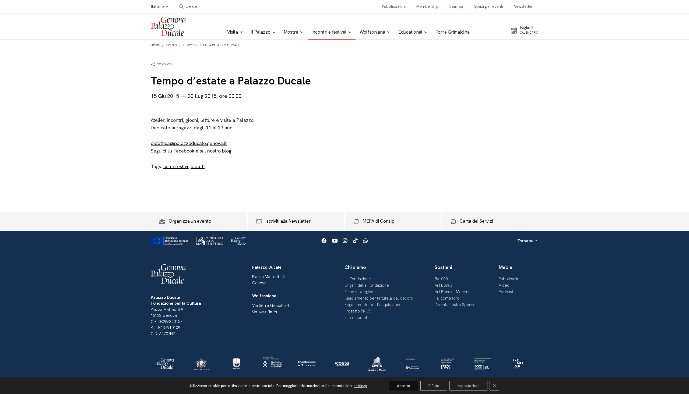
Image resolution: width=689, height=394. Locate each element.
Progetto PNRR (357, 311)
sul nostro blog (215, 151)
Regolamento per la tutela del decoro (378, 298)
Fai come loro (447, 298)
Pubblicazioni (394, 6)
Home (155, 45)
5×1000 (441, 279)
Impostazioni (468, 385)
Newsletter (523, 6)
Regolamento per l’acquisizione (373, 304)
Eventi (171, 45)
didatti (198, 166)
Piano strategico (358, 291)
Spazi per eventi (488, 6)
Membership (427, 6)
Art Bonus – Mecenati (454, 291)
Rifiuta (433, 385)
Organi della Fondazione (366, 285)
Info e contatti (356, 317)
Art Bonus (443, 285)
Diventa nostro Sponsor (456, 304)
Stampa (456, 6)
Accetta (403, 385)
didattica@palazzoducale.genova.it (189, 143)
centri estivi (175, 166)
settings (360, 385)
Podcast (506, 291)
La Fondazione (357, 279)
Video (504, 285)
